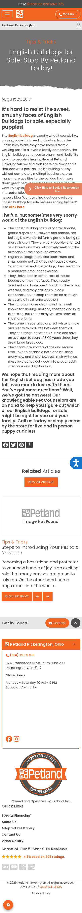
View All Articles (41, 482)
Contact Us (11, 834)
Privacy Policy (41, 893)
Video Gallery (12, 841)
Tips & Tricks (41, 41)
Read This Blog (16, 596)
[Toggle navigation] (7, 14)
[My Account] (78, 25)
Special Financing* (17, 815)
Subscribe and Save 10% (45, 4)
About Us (9, 822)
